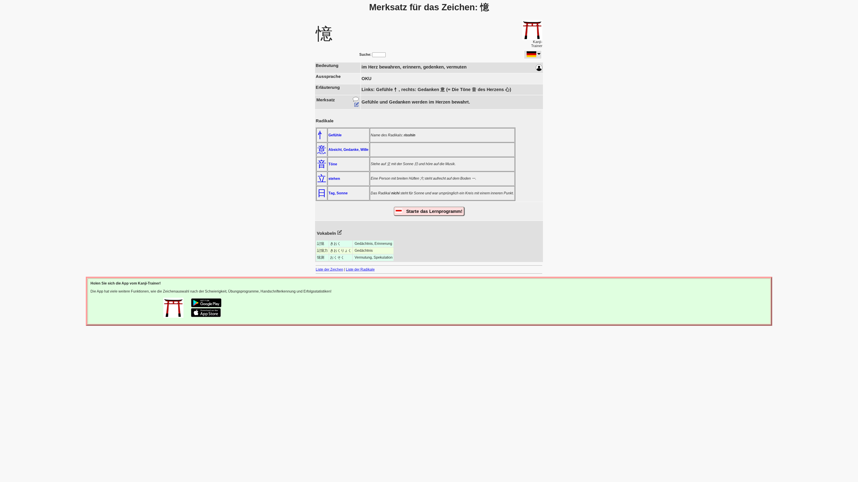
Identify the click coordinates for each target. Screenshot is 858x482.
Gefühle (335, 135)
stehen (334, 179)
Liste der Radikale (360, 269)
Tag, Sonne (338, 193)
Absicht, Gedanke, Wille (348, 150)
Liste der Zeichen (329, 269)
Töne (332, 164)
